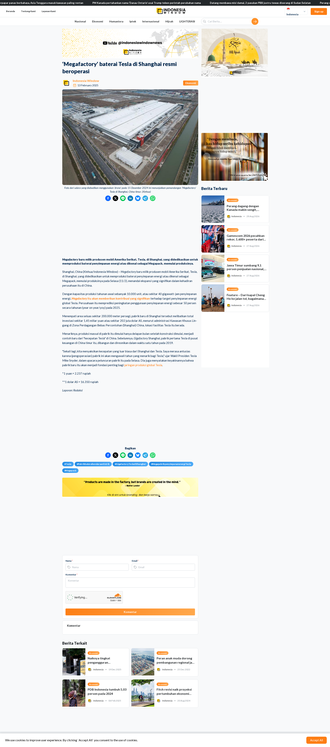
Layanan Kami (49, 11)
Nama (69, 560)
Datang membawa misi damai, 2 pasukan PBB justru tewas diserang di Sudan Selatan (229, 2)
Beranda (10, 11)
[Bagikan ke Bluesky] (138, 198)
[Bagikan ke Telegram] (145, 198)
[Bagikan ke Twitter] (115, 198)
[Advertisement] (130, 230)
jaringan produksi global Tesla (143, 365)
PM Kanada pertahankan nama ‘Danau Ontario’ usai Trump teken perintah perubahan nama (116, 2)
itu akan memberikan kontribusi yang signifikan (111, 298)
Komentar (72, 574)
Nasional (80, 21)
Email (135, 560)
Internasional (150, 21)
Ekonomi (97, 21)
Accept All (316, 740)
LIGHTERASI (187, 21)
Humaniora (116, 21)
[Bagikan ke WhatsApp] (152, 198)
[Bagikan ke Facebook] (108, 198)
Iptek (132, 21)
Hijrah (169, 21)
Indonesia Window (86, 80)
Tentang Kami (28, 11)
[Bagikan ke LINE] (123, 198)
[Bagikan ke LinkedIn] (130, 198)
